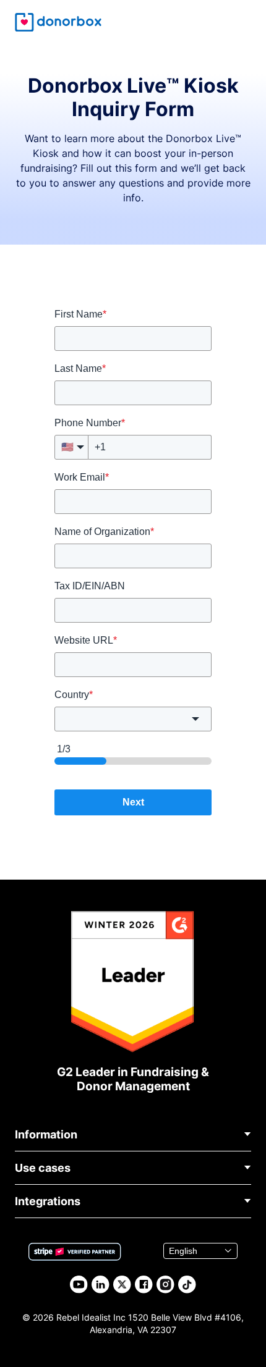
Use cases (43, 1167)
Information (46, 1134)
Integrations (47, 1201)
